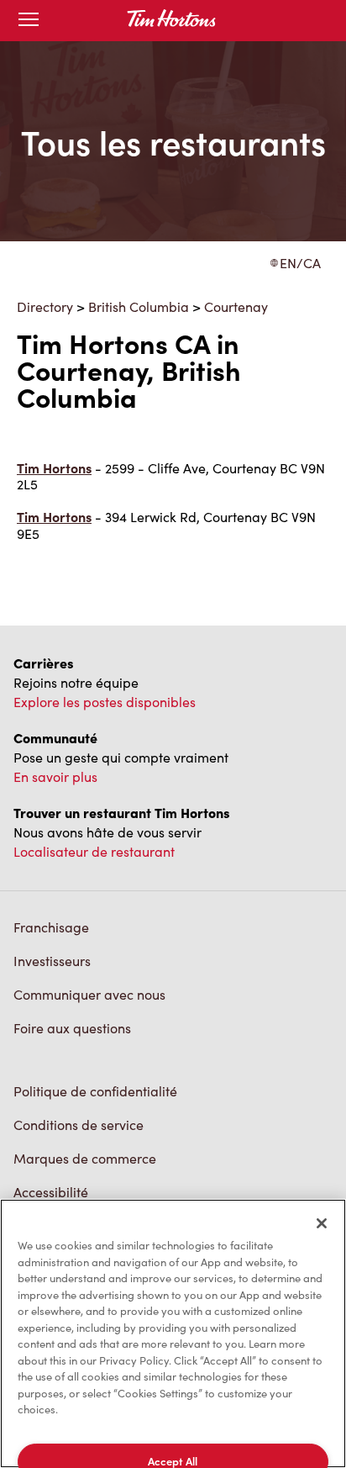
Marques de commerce (84, 1158)
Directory (45, 306)
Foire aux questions (72, 1028)
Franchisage (51, 927)
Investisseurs (52, 960)
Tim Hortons (54, 468)
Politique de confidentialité (95, 1091)
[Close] (321, 1223)
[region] (173, 1333)
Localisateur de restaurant (94, 851)
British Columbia (138, 306)
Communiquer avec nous (89, 994)
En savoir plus (55, 776)
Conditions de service (78, 1124)
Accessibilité (50, 1192)
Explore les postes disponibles (104, 701)
